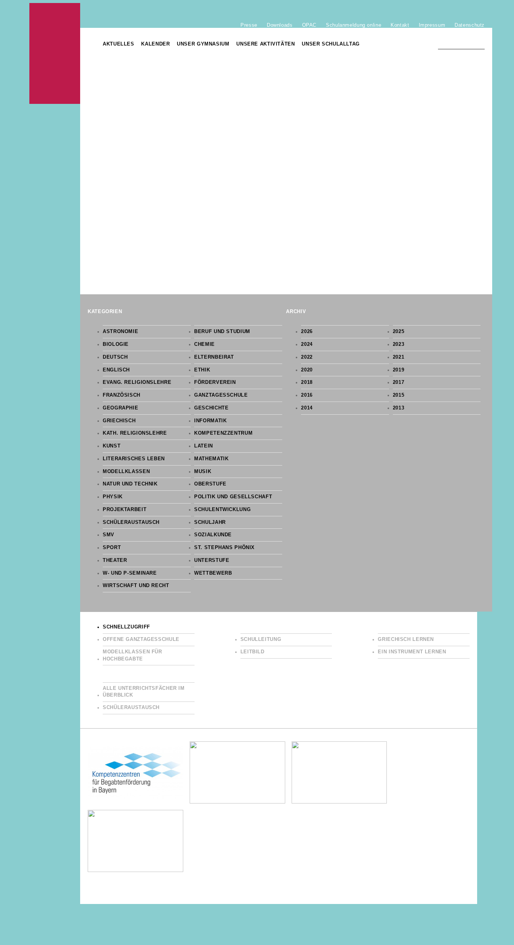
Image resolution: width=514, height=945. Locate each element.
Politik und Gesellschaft (233, 496)
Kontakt (400, 24)
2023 (399, 344)
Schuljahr (210, 522)
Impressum (432, 24)
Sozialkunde (213, 534)
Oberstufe (210, 484)
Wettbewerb (213, 573)
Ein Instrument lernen (412, 651)
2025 (399, 331)
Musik (202, 471)
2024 (307, 344)
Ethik (202, 370)
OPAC (309, 24)
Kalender (155, 44)
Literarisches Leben (134, 458)
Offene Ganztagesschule (141, 639)
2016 (307, 395)
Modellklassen (126, 471)
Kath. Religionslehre (135, 433)
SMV (108, 534)
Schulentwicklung (222, 509)
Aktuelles (118, 44)
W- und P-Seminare (130, 573)
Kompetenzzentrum (223, 433)
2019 (399, 370)
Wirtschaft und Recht (136, 585)
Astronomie (120, 331)
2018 (307, 382)
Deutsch (115, 357)
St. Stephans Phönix (224, 547)
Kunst (111, 446)
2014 (307, 408)
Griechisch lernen (406, 639)
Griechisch (119, 420)
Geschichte (211, 408)
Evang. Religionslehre (137, 382)
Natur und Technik (130, 484)
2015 (399, 395)
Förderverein (215, 382)
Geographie (120, 408)
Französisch (121, 395)
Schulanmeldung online (353, 24)
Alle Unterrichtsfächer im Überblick (144, 692)
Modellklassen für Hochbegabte (132, 655)
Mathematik (211, 458)
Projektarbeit (124, 509)
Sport (112, 547)
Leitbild (252, 651)
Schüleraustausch (131, 522)
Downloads (280, 24)
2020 (307, 370)
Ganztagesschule (221, 395)
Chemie (204, 344)
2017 (399, 382)
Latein (203, 446)
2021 (399, 357)
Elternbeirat (214, 357)
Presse (248, 24)
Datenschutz (470, 24)
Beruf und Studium (222, 331)
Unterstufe (211, 560)
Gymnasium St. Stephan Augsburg (54, 53)
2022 (307, 357)
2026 (307, 331)
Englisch (116, 370)
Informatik (210, 420)
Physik (113, 496)
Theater (115, 560)
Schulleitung (260, 639)
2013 (399, 408)
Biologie (116, 344)
